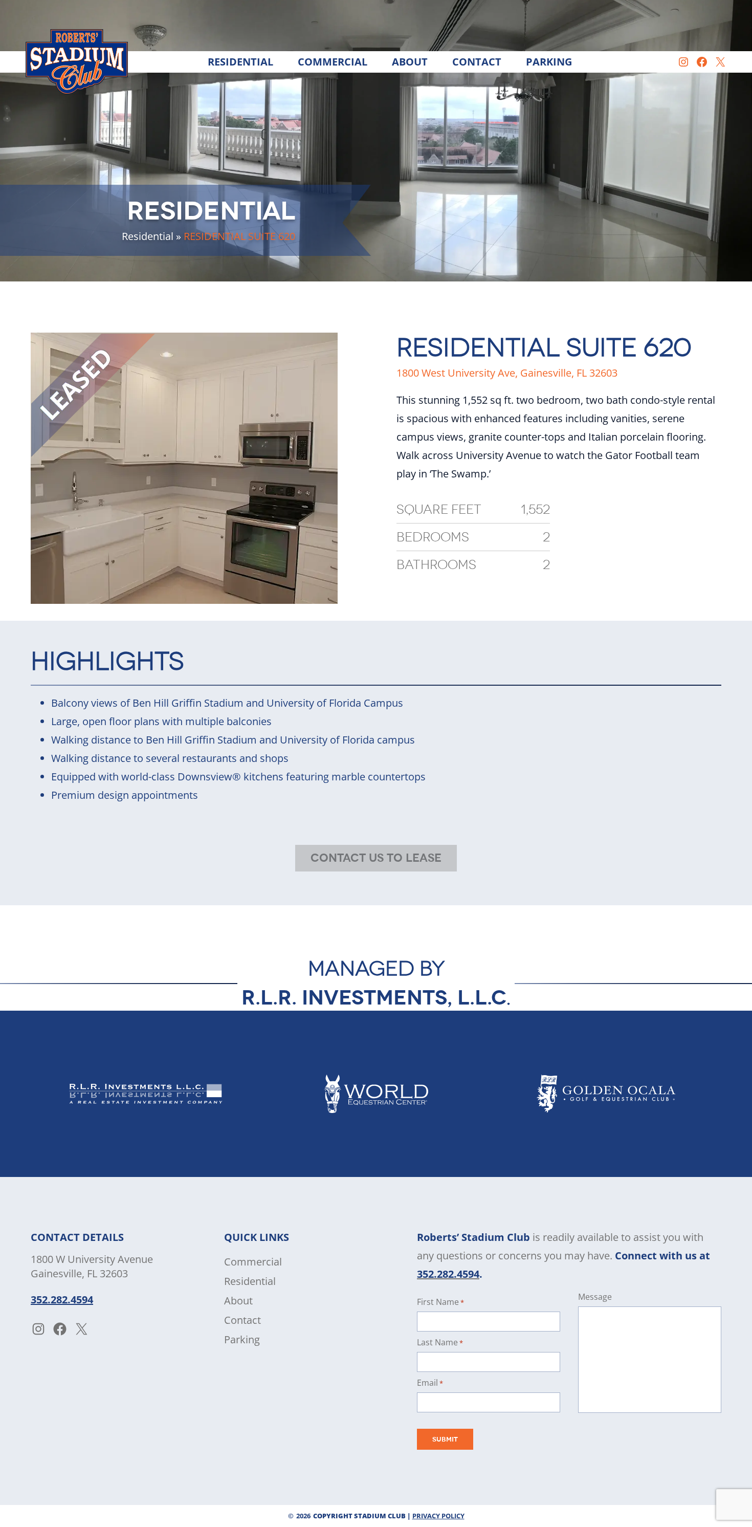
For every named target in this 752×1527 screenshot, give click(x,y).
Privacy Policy (438, 1515)
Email (430, 1382)
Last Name (440, 1342)
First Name (440, 1301)
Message (595, 1296)
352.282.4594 (62, 1299)
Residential (147, 236)
